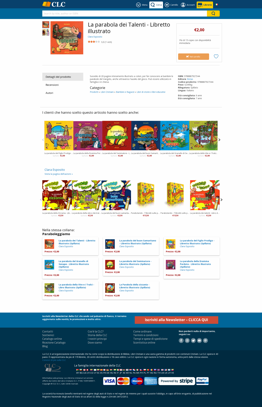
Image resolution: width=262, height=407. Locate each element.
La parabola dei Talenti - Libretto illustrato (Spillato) (77, 242)
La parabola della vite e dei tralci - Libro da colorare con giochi (86, 213)
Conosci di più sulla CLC (54, 360)
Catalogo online (52, 339)
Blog (45, 346)
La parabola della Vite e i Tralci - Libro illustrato (203, 153)
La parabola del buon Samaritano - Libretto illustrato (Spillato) (137, 242)
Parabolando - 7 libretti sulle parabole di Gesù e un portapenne (146, 213)
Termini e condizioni (145, 335)
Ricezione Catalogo (54, 342)
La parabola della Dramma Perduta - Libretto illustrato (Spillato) (195, 264)
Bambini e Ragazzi (125, 91)
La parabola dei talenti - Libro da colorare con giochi (205, 213)
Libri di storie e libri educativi (151, 91)
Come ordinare (142, 331)
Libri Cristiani (107, 91)
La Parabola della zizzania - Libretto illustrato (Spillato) (134, 286)
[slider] (94, 41)
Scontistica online (144, 342)
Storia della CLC (97, 335)
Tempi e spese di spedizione (150, 339)
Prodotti (94, 91)
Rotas (190, 79)
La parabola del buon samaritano (116, 213)
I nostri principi (97, 339)
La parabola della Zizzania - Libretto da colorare (57, 213)
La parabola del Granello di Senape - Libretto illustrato (174, 153)
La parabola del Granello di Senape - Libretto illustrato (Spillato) (74, 264)
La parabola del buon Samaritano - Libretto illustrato (145, 153)
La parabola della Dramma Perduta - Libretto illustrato (87, 153)
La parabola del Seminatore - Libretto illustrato (116, 153)
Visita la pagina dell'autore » (59, 173)
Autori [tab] (49, 93)
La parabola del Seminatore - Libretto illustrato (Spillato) (135, 263)
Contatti (47, 331)
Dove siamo (95, 342)
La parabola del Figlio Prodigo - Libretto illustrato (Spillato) (197, 242)
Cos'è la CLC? (96, 331)
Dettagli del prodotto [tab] (58, 76)
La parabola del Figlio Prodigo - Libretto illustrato (58, 153)
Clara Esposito (95, 36)
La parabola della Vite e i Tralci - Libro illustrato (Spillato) (76, 286)
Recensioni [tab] (52, 85)
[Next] (219, 139)
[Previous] (43, 139)
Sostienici (48, 335)
